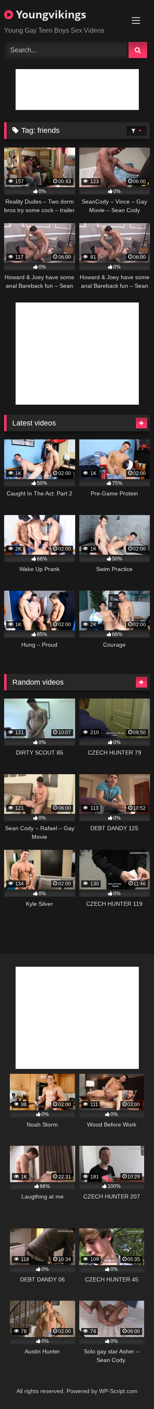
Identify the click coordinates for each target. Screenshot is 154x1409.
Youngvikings (49, 14)
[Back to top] (129, 1385)
